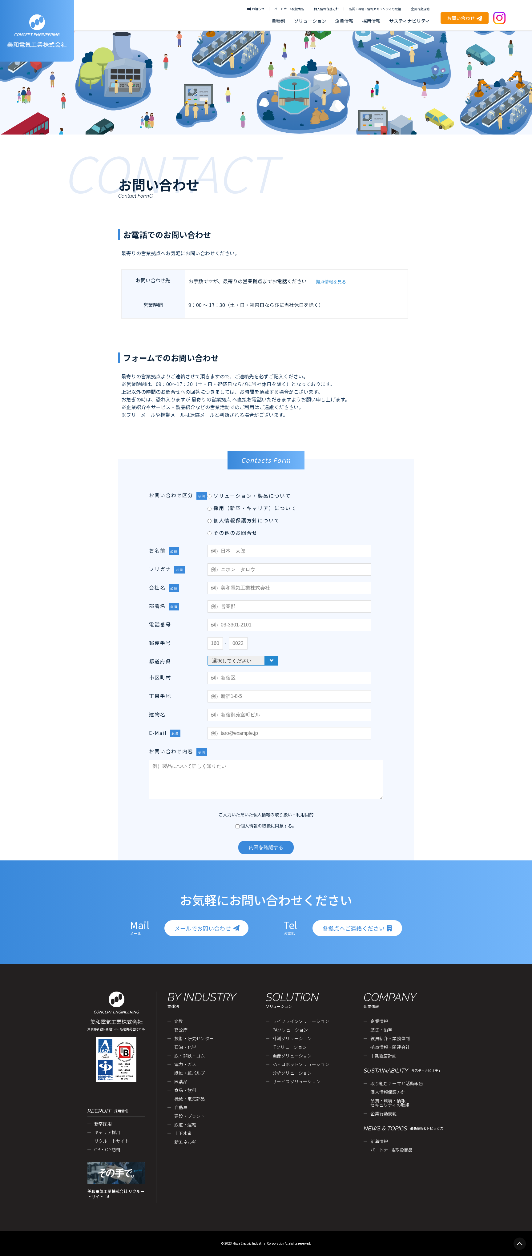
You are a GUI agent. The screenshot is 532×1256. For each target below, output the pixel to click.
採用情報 (371, 21)
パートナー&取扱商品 (289, 8)
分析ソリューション (292, 1073)
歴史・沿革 (381, 1030)
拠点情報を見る (331, 281)
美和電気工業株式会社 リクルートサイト (115, 1194)
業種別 (278, 21)
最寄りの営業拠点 (211, 399)
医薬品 (180, 1081)
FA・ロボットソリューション (300, 1064)
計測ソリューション (292, 1038)
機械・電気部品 (189, 1099)
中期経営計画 (383, 1055)
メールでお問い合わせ (203, 928)
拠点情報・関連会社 (390, 1047)
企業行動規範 (420, 8)
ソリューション (310, 21)
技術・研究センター (194, 1038)
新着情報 (379, 1141)
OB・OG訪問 (107, 1149)
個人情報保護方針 (326, 8)
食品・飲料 (185, 1090)
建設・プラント (189, 1116)
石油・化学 (185, 1047)
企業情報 (344, 21)
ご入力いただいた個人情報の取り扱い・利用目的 (266, 814)
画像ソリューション (292, 1055)
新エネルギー (187, 1142)
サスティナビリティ (409, 21)
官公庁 (180, 1030)
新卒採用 (103, 1123)
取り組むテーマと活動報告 (396, 1083)
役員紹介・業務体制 (390, 1038)
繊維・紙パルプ (189, 1073)
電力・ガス (185, 1064)
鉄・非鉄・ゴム (189, 1055)
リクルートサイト (111, 1141)
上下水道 (183, 1133)
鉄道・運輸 (185, 1124)
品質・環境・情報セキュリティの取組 (375, 8)
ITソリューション (289, 1047)
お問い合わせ (461, 18)
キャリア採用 (107, 1132)
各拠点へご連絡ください (354, 928)
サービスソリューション (296, 1081)
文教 (178, 1021)
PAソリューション (290, 1030)
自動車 (180, 1107)
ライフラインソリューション (300, 1021)
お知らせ (258, 8)
